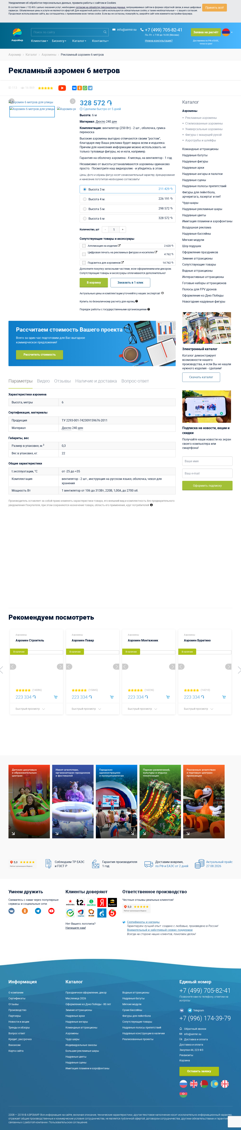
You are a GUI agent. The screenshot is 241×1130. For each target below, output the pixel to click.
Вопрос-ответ (135, 381)
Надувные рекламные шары (202, 209)
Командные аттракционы (200, 149)
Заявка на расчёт (205, 32)
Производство (17, 1010)
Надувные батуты (194, 155)
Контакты (99, 41)
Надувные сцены (194, 180)
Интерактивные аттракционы (203, 277)
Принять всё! (214, 7)
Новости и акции (18, 1021)
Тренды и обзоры (19, 1027)
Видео (43, 381)
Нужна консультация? (159, 40)
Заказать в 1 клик (130, 282)
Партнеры (14, 1016)
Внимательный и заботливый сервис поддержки (160, 930)
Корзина (184, 1060)
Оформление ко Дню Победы (202, 295)
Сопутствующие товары (199, 264)
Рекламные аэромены (201, 118)
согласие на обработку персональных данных (100, 7)
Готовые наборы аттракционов (204, 283)
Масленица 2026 (76, 998)
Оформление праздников (200, 252)
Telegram (198, 1010)
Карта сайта (16, 1051)
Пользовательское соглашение (68, 1122)
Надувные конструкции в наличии (143, 1033)
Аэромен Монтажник (143, 640)
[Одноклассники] (79, 88)
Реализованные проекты (137, 1039)
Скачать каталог (201, 377)
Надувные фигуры (195, 161)
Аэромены (189, 111)
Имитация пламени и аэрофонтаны (207, 221)
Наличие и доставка (96, 381)
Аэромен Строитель (30, 640)
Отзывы (62, 381)
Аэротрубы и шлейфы (200, 140)
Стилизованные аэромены (204, 123)
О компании (15, 992)
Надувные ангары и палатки (202, 174)
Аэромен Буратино (197, 640)
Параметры (20, 381)
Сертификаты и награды (143, 922)
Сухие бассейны (132, 1010)
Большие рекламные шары (82, 1051)
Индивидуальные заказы (81, 1045)
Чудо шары (72, 1039)
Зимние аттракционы (197, 258)
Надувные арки (193, 167)
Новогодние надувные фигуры (203, 301)
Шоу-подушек (191, 246)
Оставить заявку (199, 1071)
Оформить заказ (158, 103)
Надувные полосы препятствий (204, 186)
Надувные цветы (194, 215)
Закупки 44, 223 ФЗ (191, 1050)
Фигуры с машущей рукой (203, 135)
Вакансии (14, 1045)
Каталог (78, 41)
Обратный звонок (195, 1029)
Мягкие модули (193, 240)
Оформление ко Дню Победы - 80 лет (88, 1004)
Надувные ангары (77, 1021)
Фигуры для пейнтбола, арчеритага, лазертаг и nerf (201, 194)
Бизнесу (58, 41)
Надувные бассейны (196, 233)
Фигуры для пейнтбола (136, 1016)
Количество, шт (89, 229)
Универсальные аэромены (204, 129)
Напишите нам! (76, 928)
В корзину (94, 282)
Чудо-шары (190, 203)
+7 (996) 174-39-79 (205, 1018)
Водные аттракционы (197, 271)
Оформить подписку (207, 485)
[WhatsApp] (85, 88)
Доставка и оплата (196, 1039)
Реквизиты (186, 1055)
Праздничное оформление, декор (86, 992)
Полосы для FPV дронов (199, 289)
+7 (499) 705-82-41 (163, 30)
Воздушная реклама (196, 227)
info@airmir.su (127, 29)
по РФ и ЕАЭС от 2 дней (171, 866)
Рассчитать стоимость (40, 354)
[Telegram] (90, 88)
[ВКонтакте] (74, 88)
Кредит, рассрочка (20, 1039)
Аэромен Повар (83, 640)
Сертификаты (16, 998)
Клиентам (38, 41)
